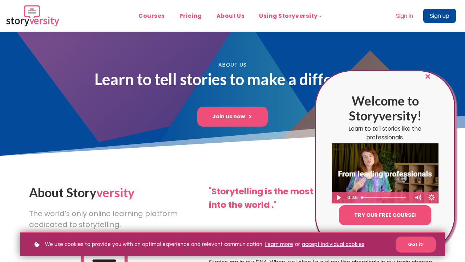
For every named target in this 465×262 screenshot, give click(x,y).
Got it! (416, 244)
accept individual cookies (333, 244)
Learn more (279, 244)
